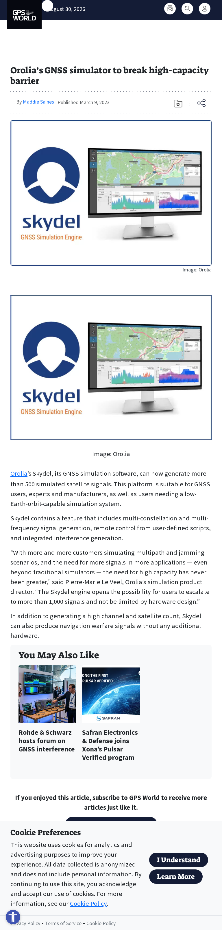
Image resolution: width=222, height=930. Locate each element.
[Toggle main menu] (47, 6)
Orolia (18, 473)
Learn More (176, 876)
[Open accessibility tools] (13, 917)
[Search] (187, 8)
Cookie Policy (88, 903)
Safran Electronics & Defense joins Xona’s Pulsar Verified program (110, 745)
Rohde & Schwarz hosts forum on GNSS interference (46, 740)
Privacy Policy (25, 923)
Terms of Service (63, 923)
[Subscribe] (170, 8)
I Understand (178, 860)
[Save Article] (178, 103)
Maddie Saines (38, 101)
